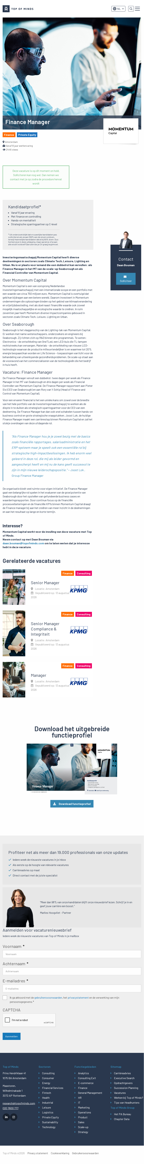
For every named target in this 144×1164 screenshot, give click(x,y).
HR (80, 1097)
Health (46, 1097)
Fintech (46, 1092)
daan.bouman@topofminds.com (23, 543)
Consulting (48, 1073)
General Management (90, 1092)
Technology (48, 1127)
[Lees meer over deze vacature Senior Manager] (48, 587)
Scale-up (83, 1127)
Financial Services (52, 1087)
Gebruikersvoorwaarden (85, 1153)
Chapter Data (121, 1119)
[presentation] (29, 1020)
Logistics (47, 1112)
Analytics (83, 1073)
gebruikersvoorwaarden (48, 997)
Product (83, 1117)
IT (79, 1102)
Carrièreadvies (122, 1073)
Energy (46, 1083)
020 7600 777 (10, 1108)
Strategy (83, 1132)
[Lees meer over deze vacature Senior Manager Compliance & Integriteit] (48, 633)
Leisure (46, 1107)
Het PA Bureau (122, 1114)
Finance (82, 1087)
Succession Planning (126, 1087)
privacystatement (78, 997)
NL (119, 8)
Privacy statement (38, 1153)
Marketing (84, 1107)
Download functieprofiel (75, 803)
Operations (84, 1112)
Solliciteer (126, 280)
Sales (81, 1122)
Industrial (47, 1102)
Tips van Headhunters (126, 1102)
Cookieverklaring (60, 1153)
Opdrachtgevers (123, 1083)
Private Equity (50, 1117)
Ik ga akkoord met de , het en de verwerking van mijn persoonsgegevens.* (64, 999)
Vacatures (120, 1092)
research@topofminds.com (18, 1103)
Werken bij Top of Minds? (127, 1097)
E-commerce (85, 1083)
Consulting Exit (87, 1078)
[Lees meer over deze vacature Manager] (48, 679)
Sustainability (50, 1122)
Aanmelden (11, 1036)
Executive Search (124, 1078)
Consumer (48, 1078)
